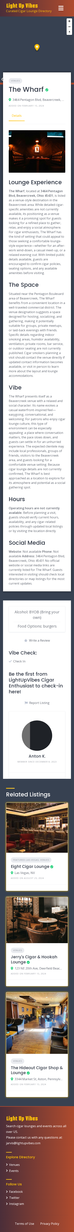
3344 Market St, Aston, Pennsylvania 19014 (39, 1079)
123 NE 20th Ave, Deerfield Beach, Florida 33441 (39, 968)
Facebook (16, 1192)
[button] (37, 48)
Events (14, 1171)
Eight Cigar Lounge (30, 866)
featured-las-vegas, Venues (31, 859)
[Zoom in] (69, 21)
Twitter (14, 1198)
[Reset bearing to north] (69, 32)
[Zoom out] (69, 26)
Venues (15, 80)
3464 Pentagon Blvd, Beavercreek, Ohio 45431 (39, 100)
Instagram (16, 1204)
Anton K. (37, 756)
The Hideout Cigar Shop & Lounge (37, 1070)
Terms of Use (24, 1224)
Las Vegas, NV (25, 873)
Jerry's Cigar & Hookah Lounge (34, 959)
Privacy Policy (49, 1224)
